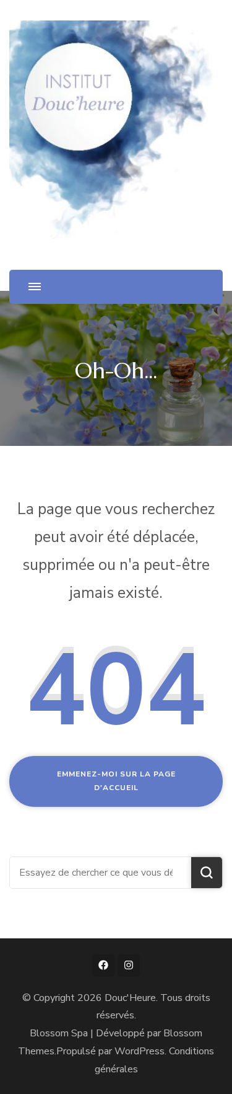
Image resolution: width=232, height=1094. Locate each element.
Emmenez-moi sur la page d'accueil (116, 781)
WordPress (139, 1051)
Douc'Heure (130, 998)
